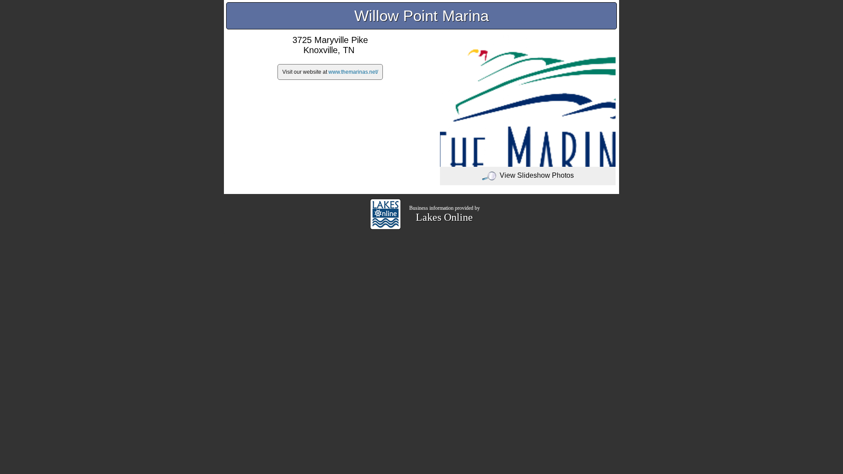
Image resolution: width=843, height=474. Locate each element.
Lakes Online (444, 217)
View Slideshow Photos (537, 175)
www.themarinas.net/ (353, 72)
